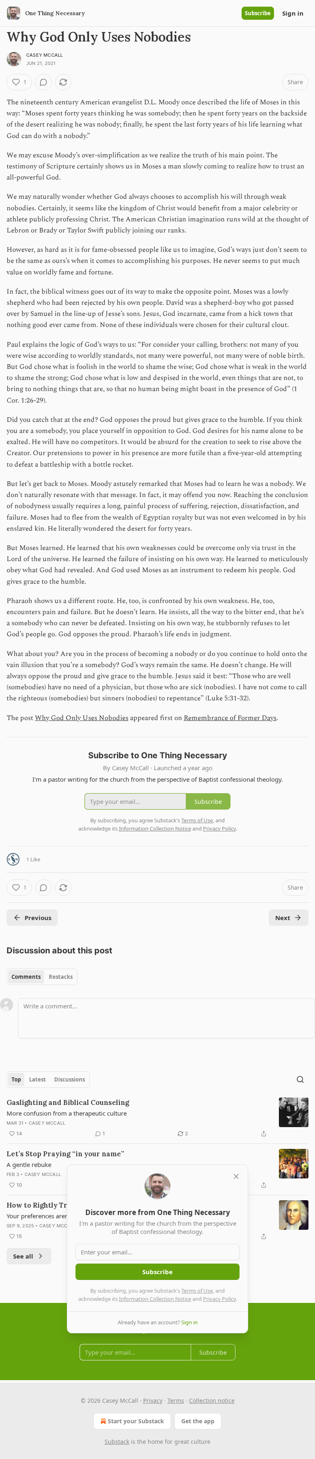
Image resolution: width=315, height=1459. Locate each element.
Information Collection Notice (155, 1299)
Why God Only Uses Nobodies (81, 718)
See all (23, 1256)
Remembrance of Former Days (230, 718)
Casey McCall (44, 55)
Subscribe (258, 13)
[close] (236, 1176)
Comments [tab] (26, 976)
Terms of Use (197, 1290)
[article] (157, 1118)
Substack (117, 1441)
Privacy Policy (219, 1299)
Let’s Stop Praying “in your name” (65, 1153)
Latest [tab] (37, 1079)
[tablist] (42, 977)
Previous (38, 918)
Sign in (293, 13)
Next (282, 918)
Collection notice (212, 1400)
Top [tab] (16, 1079)
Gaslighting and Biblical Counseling (68, 1102)
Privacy (152, 1400)
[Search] (300, 1079)
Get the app (198, 1421)
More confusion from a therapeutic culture (67, 1113)
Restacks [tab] (61, 976)
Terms (175, 1400)
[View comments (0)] (43, 82)
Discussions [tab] (69, 1079)
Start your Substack (136, 1421)
